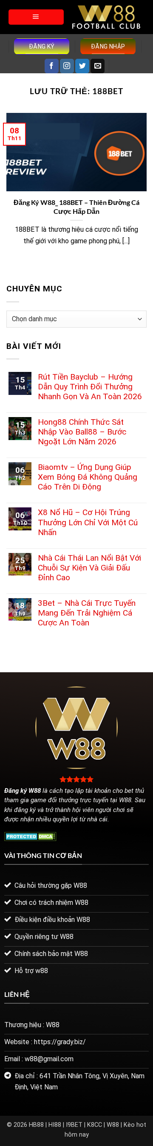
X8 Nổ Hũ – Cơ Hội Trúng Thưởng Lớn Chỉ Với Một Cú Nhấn (88, 522)
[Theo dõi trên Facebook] (52, 66)
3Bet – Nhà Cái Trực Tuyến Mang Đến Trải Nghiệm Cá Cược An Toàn (87, 613)
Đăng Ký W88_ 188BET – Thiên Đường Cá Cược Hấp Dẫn (76, 206)
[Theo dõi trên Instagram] (67, 66)
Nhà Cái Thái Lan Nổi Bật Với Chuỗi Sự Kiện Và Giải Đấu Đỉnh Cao (89, 567)
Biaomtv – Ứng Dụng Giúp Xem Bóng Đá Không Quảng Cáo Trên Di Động (87, 477)
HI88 (54, 1125)
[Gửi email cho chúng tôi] (98, 66)
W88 (113, 1125)
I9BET (74, 1125)
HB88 (36, 1125)
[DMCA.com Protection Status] (30, 836)
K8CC (94, 1125)
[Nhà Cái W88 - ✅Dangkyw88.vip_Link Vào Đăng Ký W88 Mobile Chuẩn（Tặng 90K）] (106, 17)
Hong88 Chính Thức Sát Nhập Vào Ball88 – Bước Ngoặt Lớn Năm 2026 (82, 431)
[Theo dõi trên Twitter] (82, 66)
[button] (36, 17)
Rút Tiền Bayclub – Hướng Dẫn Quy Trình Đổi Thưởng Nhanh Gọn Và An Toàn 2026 (90, 386)
